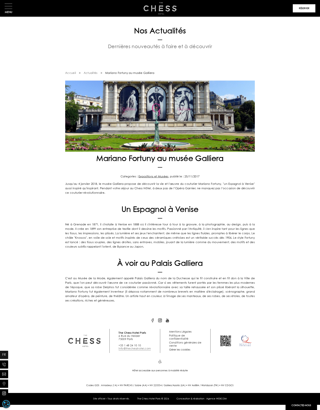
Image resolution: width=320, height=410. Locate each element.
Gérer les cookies (179, 350)
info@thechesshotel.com (135, 348)
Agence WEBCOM (216, 399)
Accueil (70, 73)
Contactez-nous (301, 405)
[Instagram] (4, 393)
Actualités (91, 73)
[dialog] (6, 404)
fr (4, 354)
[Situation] (4, 384)
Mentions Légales (180, 332)
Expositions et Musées (154, 176)
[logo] (152, 320)
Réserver (304, 8)
